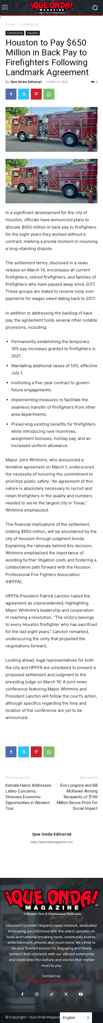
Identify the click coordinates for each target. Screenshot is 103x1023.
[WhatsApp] (48, 94)
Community (29, 24)
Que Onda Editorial (26, 82)
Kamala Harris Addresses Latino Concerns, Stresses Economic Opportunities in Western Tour (28, 797)
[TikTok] (51, 994)
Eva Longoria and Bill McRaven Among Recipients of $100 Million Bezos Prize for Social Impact (77, 797)
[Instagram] (37, 994)
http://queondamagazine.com (51, 842)
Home (10, 24)
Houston (32, 33)
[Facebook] (10, 94)
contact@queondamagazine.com (51, 980)
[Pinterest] (36, 94)
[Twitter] (23, 94)
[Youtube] (80, 994)
